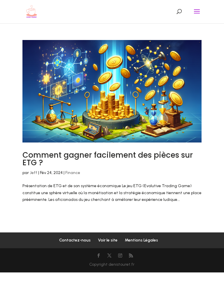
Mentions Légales (141, 240)
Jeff (33, 172)
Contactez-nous (75, 240)
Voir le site (108, 240)
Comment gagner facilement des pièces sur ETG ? (107, 159)
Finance (72, 172)
